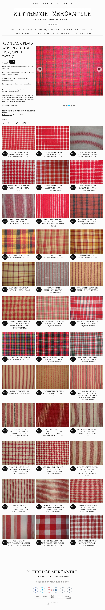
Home (35, 3)
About (52, 3)
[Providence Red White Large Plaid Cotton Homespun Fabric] (52, 172)
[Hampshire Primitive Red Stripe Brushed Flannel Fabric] (52, 377)
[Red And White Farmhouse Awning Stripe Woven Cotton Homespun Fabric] (18, 527)
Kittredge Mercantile (52, 571)
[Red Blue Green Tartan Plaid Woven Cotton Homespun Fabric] (52, 344)
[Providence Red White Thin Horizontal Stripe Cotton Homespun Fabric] (86, 138)
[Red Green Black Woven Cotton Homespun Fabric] (18, 344)
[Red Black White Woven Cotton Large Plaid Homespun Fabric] (86, 308)
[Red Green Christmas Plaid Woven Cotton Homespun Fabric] (86, 344)
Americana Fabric (34, 30)
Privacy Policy (37, 584)
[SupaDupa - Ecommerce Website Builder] (48, 603)
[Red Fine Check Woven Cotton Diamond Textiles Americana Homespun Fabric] (86, 491)
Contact (44, 3)
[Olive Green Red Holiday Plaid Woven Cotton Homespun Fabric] (52, 308)
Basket (67, 3)
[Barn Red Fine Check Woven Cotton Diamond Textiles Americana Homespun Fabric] (52, 491)
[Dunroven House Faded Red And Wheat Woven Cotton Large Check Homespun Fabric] (18, 308)
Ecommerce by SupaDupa (54, 603)
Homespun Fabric (22, 33)
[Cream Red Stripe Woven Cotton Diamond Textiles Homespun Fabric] (86, 415)
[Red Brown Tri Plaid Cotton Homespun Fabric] (52, 241)
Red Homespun (7, 115)
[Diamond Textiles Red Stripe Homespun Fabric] (18, 377)
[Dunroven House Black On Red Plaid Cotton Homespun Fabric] (86, 206)
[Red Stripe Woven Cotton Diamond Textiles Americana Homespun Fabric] (18, 491)
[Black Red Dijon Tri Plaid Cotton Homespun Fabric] (18, 241)
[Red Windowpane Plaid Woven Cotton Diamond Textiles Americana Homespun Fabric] (18, 453)
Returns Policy (49, 584)
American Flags (51, 30)
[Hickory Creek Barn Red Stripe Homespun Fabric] (86, 274)
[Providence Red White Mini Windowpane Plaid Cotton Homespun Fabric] (18, 138)
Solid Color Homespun (53, 33)
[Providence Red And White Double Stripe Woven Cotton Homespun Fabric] (52, 206)
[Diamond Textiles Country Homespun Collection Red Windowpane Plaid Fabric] (52, 415)
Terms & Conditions (61, 584)
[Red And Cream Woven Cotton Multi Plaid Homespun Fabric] (86, 527)
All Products (17, 30)
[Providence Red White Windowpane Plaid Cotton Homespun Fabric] (52, 138)
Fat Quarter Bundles (71, 30)
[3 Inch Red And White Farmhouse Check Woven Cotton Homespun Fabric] (52, 527)
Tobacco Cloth (73, 33)
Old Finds (36, 33)
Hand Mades (88, 30)
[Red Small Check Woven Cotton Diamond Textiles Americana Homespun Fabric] (52, 453)
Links (70, 584)
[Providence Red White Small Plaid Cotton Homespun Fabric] (86, 172)
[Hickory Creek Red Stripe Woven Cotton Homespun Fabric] (52, 274)
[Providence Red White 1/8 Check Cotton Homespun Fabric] (18, 172)
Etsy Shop (87, 33)
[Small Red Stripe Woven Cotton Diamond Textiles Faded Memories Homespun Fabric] (86, 453)
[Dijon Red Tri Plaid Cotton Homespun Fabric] (86, 241)
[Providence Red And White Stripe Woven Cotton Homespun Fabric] (18, 206)
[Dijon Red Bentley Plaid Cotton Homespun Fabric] (18, 274)
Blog (59, 3)
